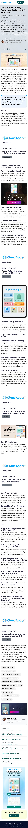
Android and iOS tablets (6, 446)
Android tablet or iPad (12, 562)
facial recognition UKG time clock (10, 678)
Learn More (14, 807)
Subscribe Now (14, 816)
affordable (5, 103)
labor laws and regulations (12, 521)
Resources (11, 823)
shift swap (16, 376)
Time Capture (4, 15)
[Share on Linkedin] (10, 49)
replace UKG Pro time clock (8, 689)
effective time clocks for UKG (19, 245)
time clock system (9, 175)
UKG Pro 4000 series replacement (10, 696)
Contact (15, 823)
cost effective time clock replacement (11, 674)
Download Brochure (14, 712)
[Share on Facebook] (7, 49)
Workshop (20, 823)
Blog (6, 823)
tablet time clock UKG (7, 692)
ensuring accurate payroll (10, 554)
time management (22, 381)
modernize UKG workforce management (11, 681)
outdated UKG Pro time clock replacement (12, 685)
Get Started (20, 2)
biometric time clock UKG (8, 667)
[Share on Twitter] (5, 49)
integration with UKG (21, 653)
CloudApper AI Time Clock (7, 88)
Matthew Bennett (10, 39)
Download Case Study (14, 202)
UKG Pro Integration (6, 699)
